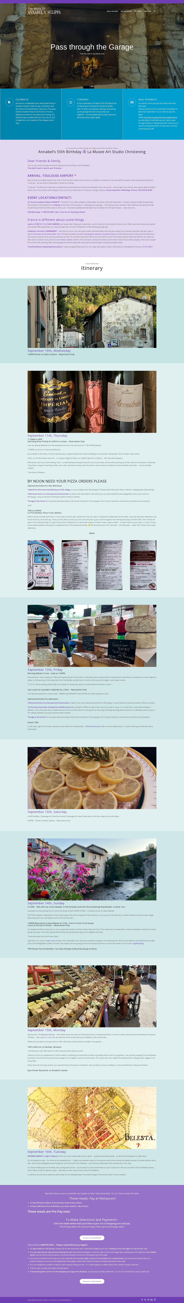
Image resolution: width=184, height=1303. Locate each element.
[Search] (154, 11)
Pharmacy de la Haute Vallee (44, 234)
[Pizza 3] (109, 565)
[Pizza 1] (41, 565)
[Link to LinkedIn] (151, 1299)
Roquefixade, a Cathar (111, 907)
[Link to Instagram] (154, 1299)
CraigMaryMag (138, 943)
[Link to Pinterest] (148, 1299)
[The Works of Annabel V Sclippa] (44, 11)
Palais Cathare (66, 240)
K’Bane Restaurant (93, 726)
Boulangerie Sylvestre (93, 234)
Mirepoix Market (48, 1034)
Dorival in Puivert (44, 925)
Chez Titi (60, 234)
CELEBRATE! (22, 99)
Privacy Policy (53, 1300)
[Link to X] (145, 1299)
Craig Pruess (50, 940)
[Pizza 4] (143, 565)
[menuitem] (112, 11)
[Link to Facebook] (142, 1299)
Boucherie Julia (109, 234)
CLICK (144, 247)
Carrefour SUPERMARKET (47, 231)
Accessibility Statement (64, 1300)
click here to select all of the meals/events (160, 117)
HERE (150, 247)
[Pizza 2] (75, 565)
